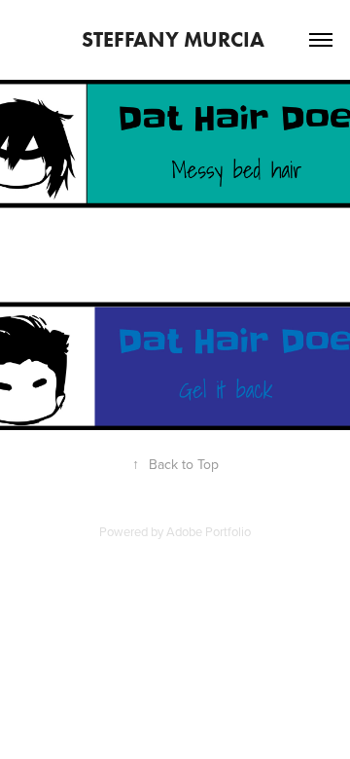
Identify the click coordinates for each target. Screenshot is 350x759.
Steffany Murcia (175, 39)
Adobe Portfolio (208, 531)
